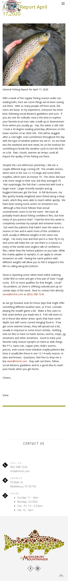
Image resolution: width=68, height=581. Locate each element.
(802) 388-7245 (35, 294)
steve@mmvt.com (13, 294)
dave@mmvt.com (17, 361)
